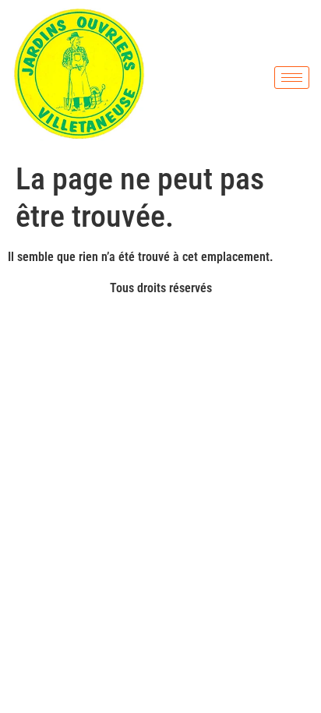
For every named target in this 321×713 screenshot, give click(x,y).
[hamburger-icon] (291, 77)
